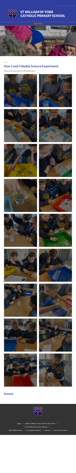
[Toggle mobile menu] (72, 3)
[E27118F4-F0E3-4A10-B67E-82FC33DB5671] (55, 90)
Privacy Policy (58, 430)
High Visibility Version (15, 430)
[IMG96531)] (20, 335)
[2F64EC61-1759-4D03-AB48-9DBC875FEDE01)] (20, 230)
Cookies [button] (64, 430)
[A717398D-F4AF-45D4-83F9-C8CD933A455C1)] (20, 125)
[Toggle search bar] (66, 2)
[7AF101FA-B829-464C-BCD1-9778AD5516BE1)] (20, 195)
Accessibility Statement (33, 430)
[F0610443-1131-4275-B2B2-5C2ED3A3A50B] (55, 230)
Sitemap (47, 430)
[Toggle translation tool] (61, 2)
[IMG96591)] (55, 335)
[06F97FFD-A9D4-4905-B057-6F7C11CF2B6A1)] (55, 195)
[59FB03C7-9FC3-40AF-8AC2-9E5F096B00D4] (55, 160)
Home (5, 62)
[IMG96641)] (55, 370)
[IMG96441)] (20, 265)
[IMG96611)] (20, 370)
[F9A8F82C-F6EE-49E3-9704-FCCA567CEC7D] (20, 90)
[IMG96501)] (20, 300)
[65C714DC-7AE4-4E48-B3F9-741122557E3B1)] (55, 125)
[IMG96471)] (55, 265)
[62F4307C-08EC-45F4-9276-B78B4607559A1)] (20, 160)
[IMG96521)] (55, 300)
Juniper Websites (42, 427)
